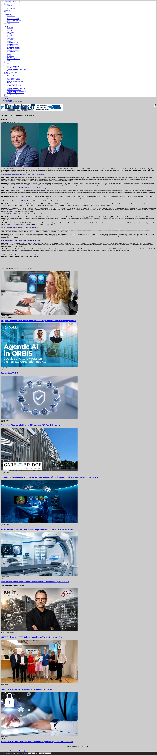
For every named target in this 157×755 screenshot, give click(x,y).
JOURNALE (7, 73)
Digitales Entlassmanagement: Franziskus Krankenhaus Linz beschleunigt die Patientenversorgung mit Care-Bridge (49, 477)
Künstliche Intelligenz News (14, 67)
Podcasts (9, 57)
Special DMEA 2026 (12, 42)
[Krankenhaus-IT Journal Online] (11, 1)
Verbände (9, 60)
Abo (5, 11)
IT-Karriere (10, 45)
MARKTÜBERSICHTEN (11, 84)
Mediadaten (7, 10)
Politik (9, 36)
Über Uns (6, 4)
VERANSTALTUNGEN (10, 94)
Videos (9, 54)
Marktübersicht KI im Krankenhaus (16, 69)
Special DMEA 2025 (12, 44)
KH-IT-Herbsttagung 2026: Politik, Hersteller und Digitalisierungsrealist (31, 637)
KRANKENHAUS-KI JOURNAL (16, 66)
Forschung (10, 39)
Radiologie (10, 33)
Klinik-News (10, 35)
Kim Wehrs (17, 122)
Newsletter (6, 13)
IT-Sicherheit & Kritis (12, 51)
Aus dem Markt (11, 53)
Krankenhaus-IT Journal (13, 78)
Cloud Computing (12, 38)
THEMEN (6, 26)
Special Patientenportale (13, 47)
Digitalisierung (11, 56)
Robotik (9, 41)
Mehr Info (24, 753)
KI (4, 62)
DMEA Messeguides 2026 (14, 90)
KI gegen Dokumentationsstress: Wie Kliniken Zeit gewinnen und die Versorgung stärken (38, 321)
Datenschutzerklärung (17, 751)
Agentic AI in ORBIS (9, 373)
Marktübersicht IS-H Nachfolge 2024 (16, 91)
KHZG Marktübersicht (13, 50)
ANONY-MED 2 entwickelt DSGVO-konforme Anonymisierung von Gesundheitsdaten (37, 742)
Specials (9, 82)
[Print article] (155, 264)
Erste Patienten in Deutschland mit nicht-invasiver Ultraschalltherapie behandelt (35, 582)
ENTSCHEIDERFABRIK (14, 20)
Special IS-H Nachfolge (13, 48)
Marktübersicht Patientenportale (15, 93)
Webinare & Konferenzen (13, 59)
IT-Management (11, 32)
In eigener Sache (11, 8)
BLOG (6, 96)
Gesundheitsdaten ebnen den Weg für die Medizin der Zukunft (27, 689)
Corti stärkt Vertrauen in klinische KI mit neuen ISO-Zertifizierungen (30, 425)
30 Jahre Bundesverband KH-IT (12, 72)
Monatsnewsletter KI (12, 70)
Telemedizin (10, 31)
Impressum (4, 751)
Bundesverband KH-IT (13, 19)
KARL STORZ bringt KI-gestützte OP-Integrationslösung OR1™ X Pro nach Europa (37, 529)
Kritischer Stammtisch (13, 22)
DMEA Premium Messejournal (15, 81)
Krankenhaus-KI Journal (13, 79)
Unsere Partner (8, 14)
